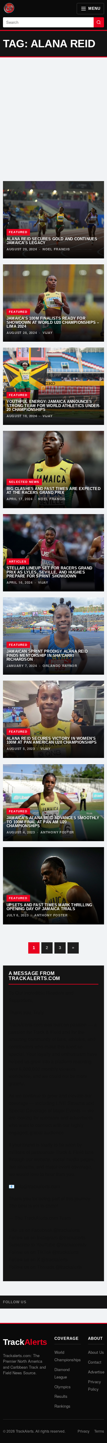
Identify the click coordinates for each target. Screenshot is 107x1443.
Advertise (96, 1372)
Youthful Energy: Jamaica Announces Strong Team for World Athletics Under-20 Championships (53, 405)
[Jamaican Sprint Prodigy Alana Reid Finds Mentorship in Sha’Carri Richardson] (53, 636)
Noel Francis (56, 249)
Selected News (24, 481)
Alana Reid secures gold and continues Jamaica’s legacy (52, 241)
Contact (94, 1362)
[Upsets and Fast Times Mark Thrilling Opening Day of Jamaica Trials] (53, 885)
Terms (99, 1430)
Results (60, 1396)
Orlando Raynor (60, 665)
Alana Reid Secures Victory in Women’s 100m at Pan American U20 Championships (52, 740)
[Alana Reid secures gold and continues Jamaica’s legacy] (53, 219)
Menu (94, 8)
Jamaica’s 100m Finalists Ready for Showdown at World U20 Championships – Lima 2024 (53, 322)
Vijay (48, 332)
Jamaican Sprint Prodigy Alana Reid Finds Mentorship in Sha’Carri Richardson (47, 655)
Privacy (83, 1430)
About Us (96, 1352)
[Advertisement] (53, 119)
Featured (18, 232)
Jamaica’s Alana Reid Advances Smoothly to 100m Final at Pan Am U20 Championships (53, 822)
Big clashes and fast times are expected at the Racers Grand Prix (53, 490)
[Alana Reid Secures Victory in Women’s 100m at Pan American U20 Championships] (53, 719)
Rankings (62, 1406)
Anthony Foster (57, 832)
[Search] (99, 22)
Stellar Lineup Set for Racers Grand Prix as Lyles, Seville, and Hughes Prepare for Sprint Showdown (49, 572)
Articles (18, 561)
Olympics (62, 1386)
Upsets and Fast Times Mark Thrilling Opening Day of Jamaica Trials (49, 907)
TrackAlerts (25, 1430)
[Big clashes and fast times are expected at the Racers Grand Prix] (53, 469)
